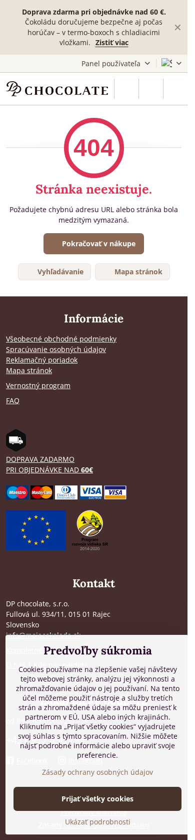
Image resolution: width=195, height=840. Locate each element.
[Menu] (176, 89)
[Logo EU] (36, 547)
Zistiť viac (112, 42)
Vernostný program (38, 385)
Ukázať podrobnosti (97, 821)
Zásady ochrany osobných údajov (97, 772)
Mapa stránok (137, 271)
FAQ (13, 400)
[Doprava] (16, 448)
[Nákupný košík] (151, 89)
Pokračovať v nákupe (98, 243)
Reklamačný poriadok (42, 360)
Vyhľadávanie (60, 271)
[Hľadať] (126, 89)
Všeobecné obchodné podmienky (61, 339)
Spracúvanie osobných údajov (56, 349)
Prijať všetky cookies (98, 798)
